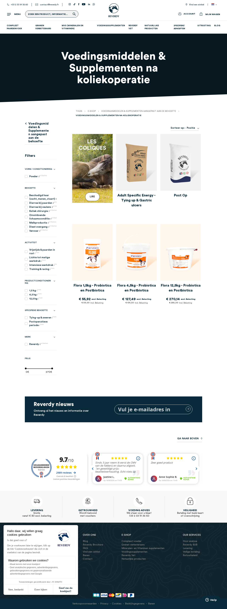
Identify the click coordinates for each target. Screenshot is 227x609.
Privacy (104, 603)
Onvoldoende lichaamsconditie (43, 217)
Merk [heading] (28, 337)
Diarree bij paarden (43, 202)
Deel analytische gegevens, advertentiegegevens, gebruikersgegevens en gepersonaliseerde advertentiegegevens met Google (34, 570)
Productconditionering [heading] (38, 282)
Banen (151, 603)
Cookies (116, 603)
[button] (214, 5)
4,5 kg (35, 294)
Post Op (180, 195)
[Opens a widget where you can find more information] (211, 600)
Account (189, 14)
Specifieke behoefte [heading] (36, 310)
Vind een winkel (196, 5)
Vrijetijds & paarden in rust (42, 252)
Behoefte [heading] (30, 188)
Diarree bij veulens (43, 206)
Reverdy (38, 343)
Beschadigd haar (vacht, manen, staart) (43, 197)
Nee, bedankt (15, 589)
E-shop (92, 111)
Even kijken (40, 589)
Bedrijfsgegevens (135, 603)
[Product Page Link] (136, 163)
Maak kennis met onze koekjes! (25, 564)
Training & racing (41, 268)
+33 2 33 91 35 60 (19, 5)
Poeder (38, 176)
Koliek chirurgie (43, 210)
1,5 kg (35, 290)
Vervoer (38, 230)
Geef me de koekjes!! (66, 590)
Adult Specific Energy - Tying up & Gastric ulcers (136, 200)
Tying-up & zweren (42, 317)
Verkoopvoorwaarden (84, 603)
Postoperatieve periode (38, 324)
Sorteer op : (178, 128)
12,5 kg (36, 298)
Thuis (79, 111)
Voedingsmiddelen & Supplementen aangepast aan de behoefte (139, 111)
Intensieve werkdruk (43, 264)
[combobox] (192, 127)
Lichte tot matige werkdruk (39, 259)
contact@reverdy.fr (49, 5)
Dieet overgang (43, 226)
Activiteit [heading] (31, 242)
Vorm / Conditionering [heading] (38, 169)
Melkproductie (42, 222)
